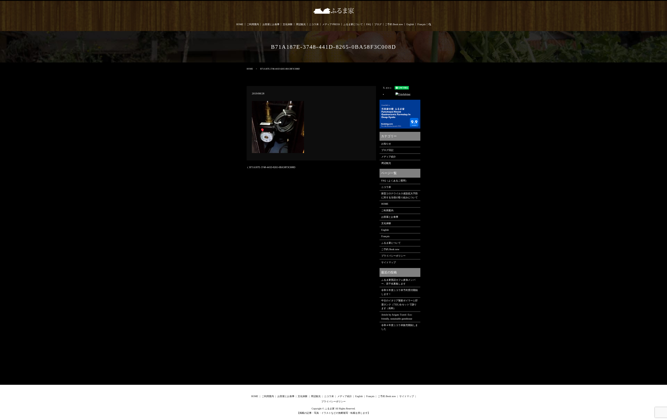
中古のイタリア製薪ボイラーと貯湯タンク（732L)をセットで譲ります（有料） (399, 304)
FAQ (368, 24)
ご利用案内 (253, 24)
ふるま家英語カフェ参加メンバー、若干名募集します (398, 282)
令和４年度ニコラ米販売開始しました (399, 327)
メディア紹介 (388, 156)
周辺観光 (301, 24)
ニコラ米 (314, 24)
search (429, 24)
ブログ (378, 24)
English (410, 24)
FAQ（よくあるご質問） (394, 180)
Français (421, 24)
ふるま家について (353, 24)
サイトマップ (388, 262)
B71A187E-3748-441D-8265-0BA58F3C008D (272, 167)
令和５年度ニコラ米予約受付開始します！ (399, 292)
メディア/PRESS (331, 24)
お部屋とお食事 (270, 24)
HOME (239, 24)
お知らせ (386, 143)
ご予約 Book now (394, 24)
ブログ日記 (387, 150)
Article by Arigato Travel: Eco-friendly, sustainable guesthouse (396, 316)
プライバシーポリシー (393, 255)
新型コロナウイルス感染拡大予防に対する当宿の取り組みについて (399, 195)
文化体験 (288, 24)
